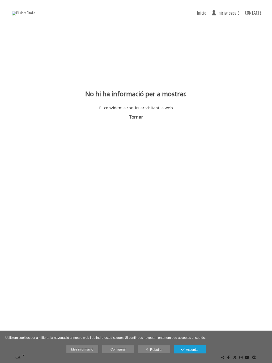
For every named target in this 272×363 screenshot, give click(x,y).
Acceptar (191, 350)
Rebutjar (155, 350)
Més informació (82, 349)
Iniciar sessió (229, 13)
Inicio (201, 13)
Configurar (118, 349)
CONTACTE (253, 13)
